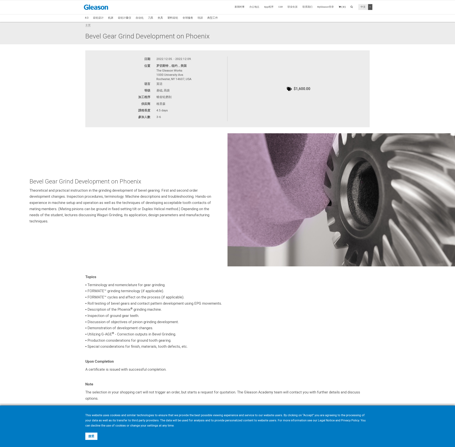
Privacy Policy (350, 420)
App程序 (269, 6)
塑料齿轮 (172, 17)
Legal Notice (326, 420)
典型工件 (212, 17)
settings (152, 425)
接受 (91, 436)
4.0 (87, 17)
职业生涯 (293, 6)
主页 (88, 25)
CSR (280, 6)
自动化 (140, 17)
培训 (200, 17)
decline (95, 425)
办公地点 (254, 6)
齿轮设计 (98, 17)
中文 (363, 6)
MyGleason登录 (325, 6)
